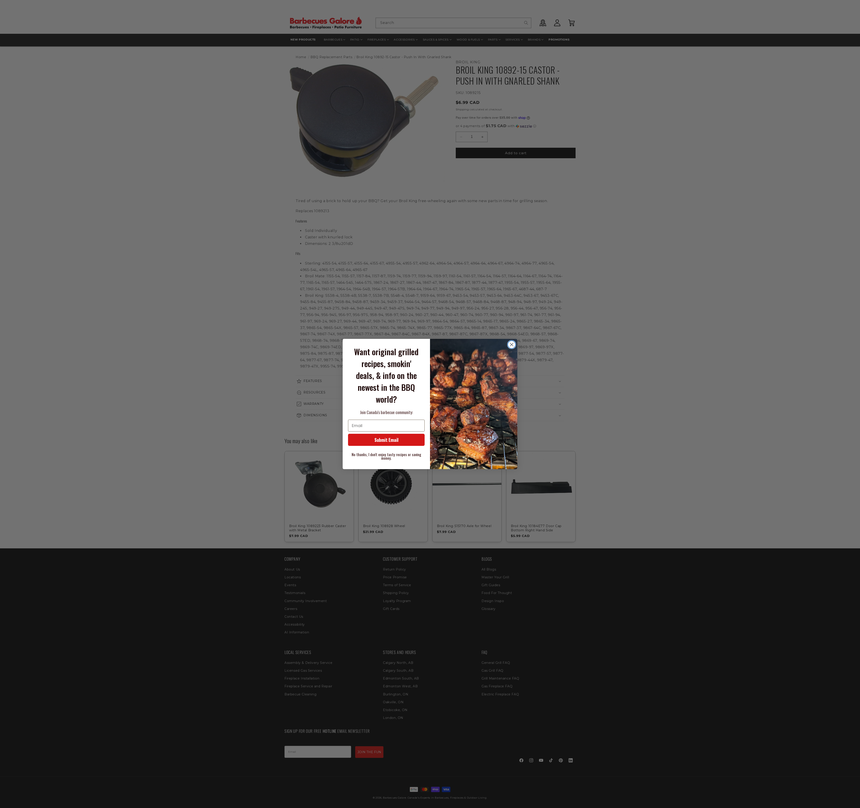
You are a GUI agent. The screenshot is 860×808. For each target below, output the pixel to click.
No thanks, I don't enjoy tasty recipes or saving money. (386, 456)
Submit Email (386, 439)
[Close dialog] (512, 344)
